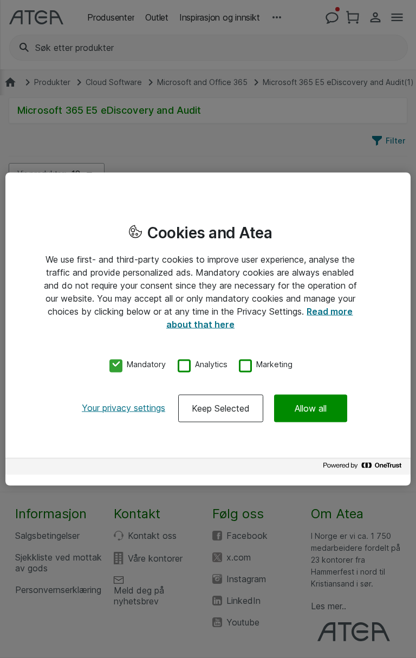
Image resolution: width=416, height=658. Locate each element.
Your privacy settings (123, 407)
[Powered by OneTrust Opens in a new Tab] (364, 468)
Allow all (311, 408)
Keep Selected (221, 408)
